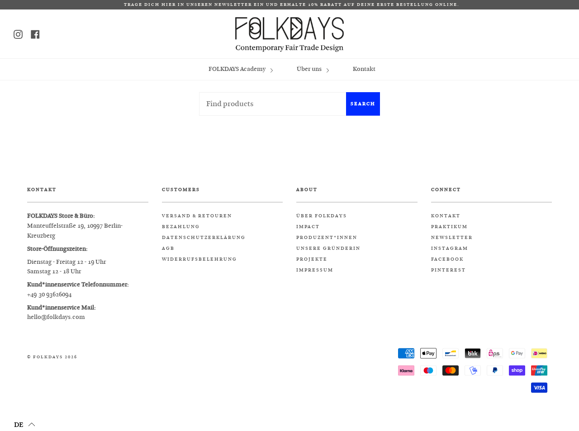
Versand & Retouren (197, 216)
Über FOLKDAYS (321, 216)
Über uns (310, 69)
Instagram (449, 248)
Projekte (311, 259)
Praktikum (449, 227)
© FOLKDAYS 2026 (52, 357)
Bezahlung (181, 227)
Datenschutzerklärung (204, 237)
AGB (168, 248)
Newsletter (452, 237)
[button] (25, 424)
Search (363, 104)
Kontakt (364, 69)
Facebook (447, 259)
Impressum (314, 270)
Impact (308, 227)
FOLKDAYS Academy (238, 69)
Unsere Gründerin (328, 248)
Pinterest (448, 270)
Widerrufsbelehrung (199, 259)
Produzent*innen (326, 237)
